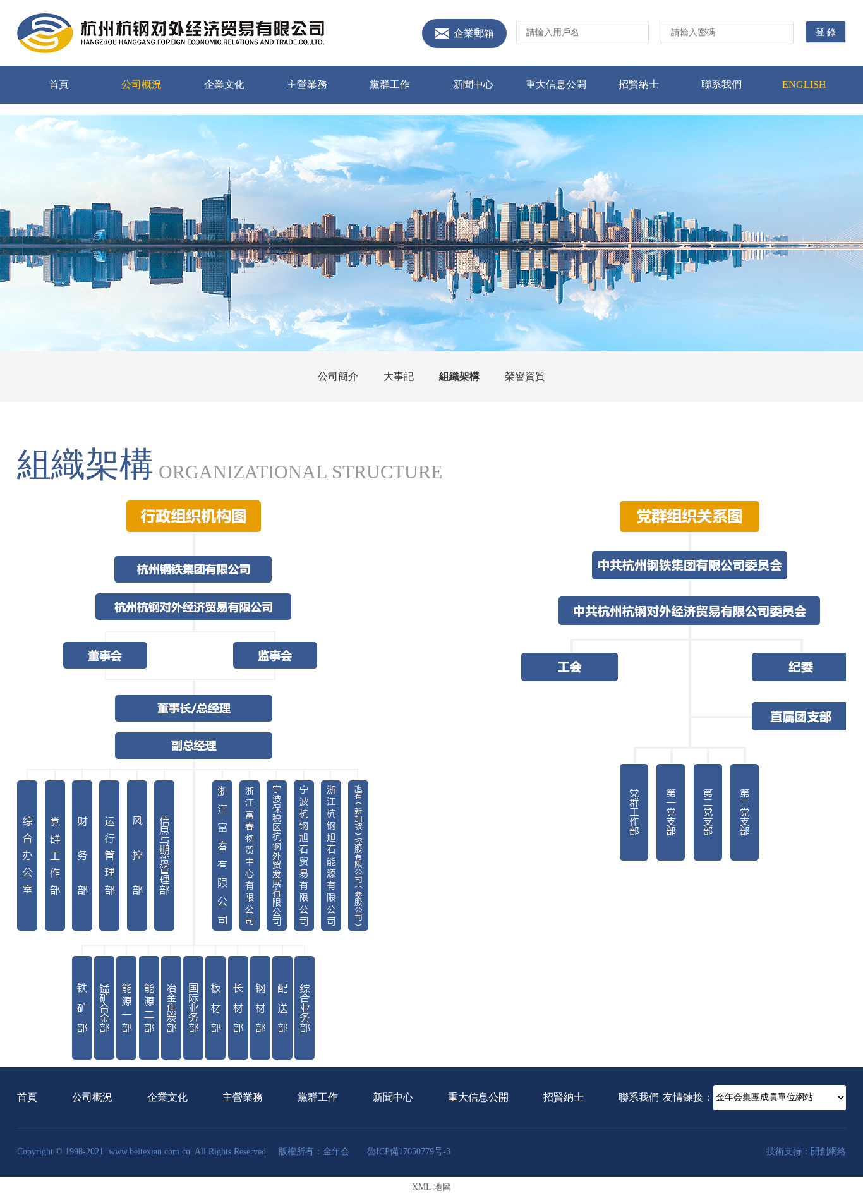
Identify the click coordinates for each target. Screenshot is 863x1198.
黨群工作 (390, 84)
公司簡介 (338, 376)
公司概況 (141, 84)
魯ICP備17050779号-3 (408, 1151)
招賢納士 (639, 84)
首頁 (59, 84)
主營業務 (307, 84)
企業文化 (224, 84)
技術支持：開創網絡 (806, 1151)
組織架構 (459, 376)
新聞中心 (473, 84)
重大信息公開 (556, 84)
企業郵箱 (474, 33)
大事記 (398, 376)
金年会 (170, 33)
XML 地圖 (431, 1187)
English (804, 84)
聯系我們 (721, 84)
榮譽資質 (525, 376)
